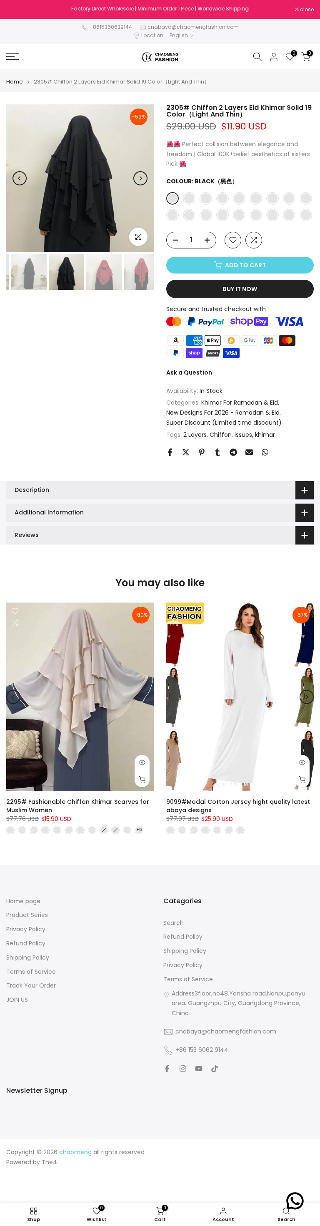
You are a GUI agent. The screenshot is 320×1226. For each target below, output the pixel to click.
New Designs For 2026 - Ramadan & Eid (223, 412)
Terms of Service (31, 972)
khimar (265, 435)
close (17, 9)
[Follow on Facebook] (167, 1069)
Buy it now (240, 289)
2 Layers (195, 435)
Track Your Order (31, 986)
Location (152, 35)
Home (14, 81)
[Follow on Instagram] (183, 1069)
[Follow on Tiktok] (214, 1069)
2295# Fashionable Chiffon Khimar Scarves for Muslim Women (77, 806)
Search (173, 923)
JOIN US (17, 1000)
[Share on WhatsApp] (265, 452)
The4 (49, 1162)
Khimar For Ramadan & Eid (239, 402)
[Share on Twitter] (186, 452)
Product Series (27, 915)
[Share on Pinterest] (201, 452)
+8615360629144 (110, 26)
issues (243, 435)
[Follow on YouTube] (198, 1069)
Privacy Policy (25, 929)
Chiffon (221, 435)
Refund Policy (25, 943)
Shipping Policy (27, 958)
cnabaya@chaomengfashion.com (193, 26)
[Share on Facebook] (170, 452)
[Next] (140, 178)
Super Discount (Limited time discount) (224, 422)
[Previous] (19, 178)
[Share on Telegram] (233, 452)
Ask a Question (189, 372)
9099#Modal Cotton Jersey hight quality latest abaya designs (238, 806)
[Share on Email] (249, 452)
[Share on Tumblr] (217, 452)
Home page (23, 901)
